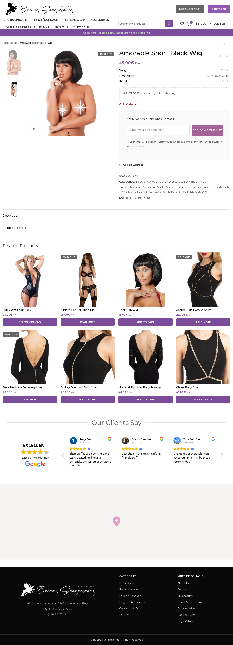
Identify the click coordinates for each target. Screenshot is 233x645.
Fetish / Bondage (130, 596)
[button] (222, 455)
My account (185, 596)
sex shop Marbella (166, 191)
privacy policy (138, 146)
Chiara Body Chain (188, 387)
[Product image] (30, 279)
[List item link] (58, 609)
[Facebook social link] (130, 197)
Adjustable (134, 187)
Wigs (202, 181)
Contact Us (184, 589)
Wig (204, 191)
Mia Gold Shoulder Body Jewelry (139, 387)
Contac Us (219, 8)
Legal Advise (185, 621)
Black (160, 187)
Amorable (149, 187)
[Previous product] (221, 43)
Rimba (224, 55)
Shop (14, 43)
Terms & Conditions (189, 602)
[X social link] (134, 197)
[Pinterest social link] (139, 197)
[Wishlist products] (182, 23)
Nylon (125, 191)
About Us (183, 583)
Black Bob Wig (128, 310)
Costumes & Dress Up (133, 608)
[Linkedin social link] (144, 197)
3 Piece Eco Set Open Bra (77, 310)
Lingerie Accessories (169, 181)
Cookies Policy (186, 615)
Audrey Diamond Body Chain (79, 387)
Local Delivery (189, 8)
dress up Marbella (190, 187)
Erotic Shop (126, 583)
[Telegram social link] (148, 197)
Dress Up (171, 187)
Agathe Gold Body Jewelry (193, 310)
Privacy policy (186, 608)
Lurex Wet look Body (17, 310)
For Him (124, 615)
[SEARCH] (169, 23)
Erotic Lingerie (144, 181)
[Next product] (228, 43)
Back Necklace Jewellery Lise (22, 387)
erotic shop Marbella (216, 187)
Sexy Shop (190, 181)
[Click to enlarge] (34, 129)
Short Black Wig (189, 191)
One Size (136, 191)
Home (6, 43)
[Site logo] (39, 9)
